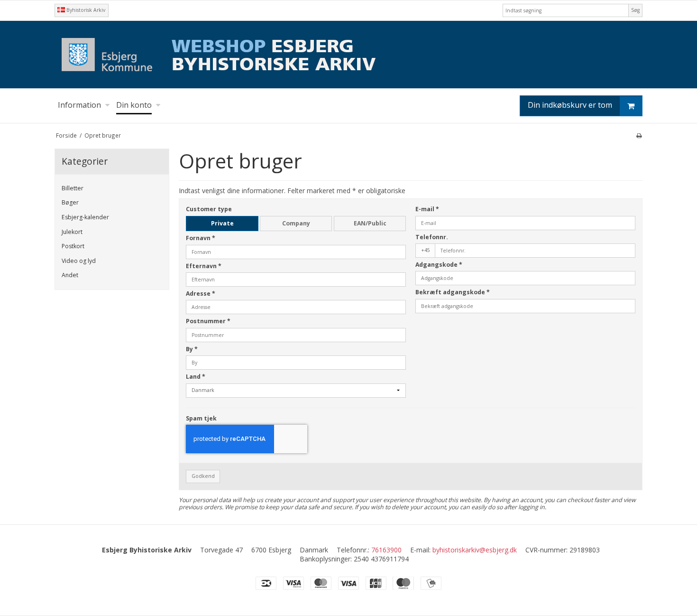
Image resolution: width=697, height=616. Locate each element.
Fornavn (200, 238)
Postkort (73, 246)
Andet (70, 275)
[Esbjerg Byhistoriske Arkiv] (348, 54)
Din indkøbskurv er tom (570, 105)
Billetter (72, 188)
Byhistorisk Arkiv (85, 10)
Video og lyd (79, 261)
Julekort (72, 232)
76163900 (386, 549)
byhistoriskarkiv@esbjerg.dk (474, 549)
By (192, 349)
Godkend (203, 476)
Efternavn (203, 266)
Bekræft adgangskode (452, 292)
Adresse (200, 293)
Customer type (209, 209)
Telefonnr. (431, 237)
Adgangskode (438, 264)
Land (195, 376)
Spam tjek (201, 418)
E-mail (427, 209)
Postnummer (208, 321)
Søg (635, 10)
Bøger (70, 202)
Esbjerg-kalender (85, 217)
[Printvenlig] (638, 135)
